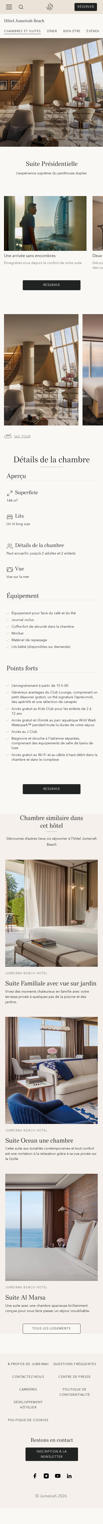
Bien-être (72, 31)
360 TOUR (22, 436)
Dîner (52, 31)
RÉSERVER (86, 6)
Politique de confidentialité (75, 1392)
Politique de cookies (28, 1420)
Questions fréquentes (74, 1364)
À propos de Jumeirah (28, 1364)
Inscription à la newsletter (51, 1454)
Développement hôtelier (28, 1405)
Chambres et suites (22, 31)
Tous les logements (51, 1328)
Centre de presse (74, 1377)
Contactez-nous (28, 1377)
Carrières (28, 1389)
